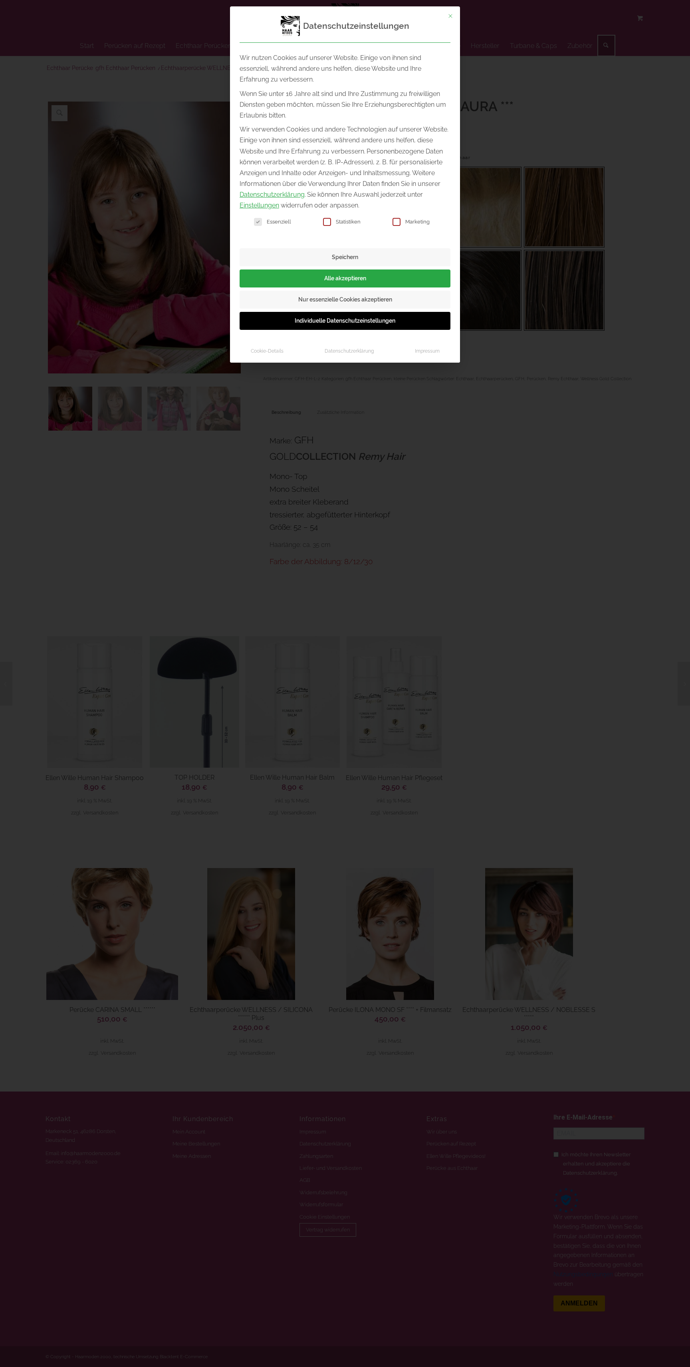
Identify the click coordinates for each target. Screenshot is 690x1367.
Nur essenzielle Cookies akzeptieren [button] (345, 299)
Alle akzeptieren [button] (345, 278)
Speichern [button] (345, 257)
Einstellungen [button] (259, 205)
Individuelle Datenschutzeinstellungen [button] (345, 320)
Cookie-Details (267, 351)
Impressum (427, 351)
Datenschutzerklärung (272, 194)
